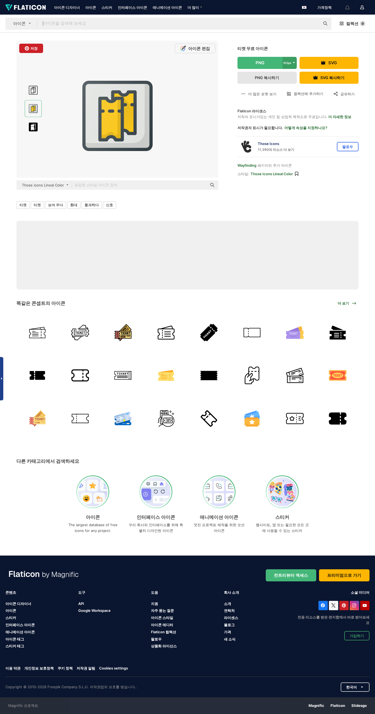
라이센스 (231, 617)
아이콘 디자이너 (67, 7)
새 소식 (230, 639)
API (81, 603)
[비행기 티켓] (337, 332)
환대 (73, 205)
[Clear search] (313, 24)
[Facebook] (323, 605)
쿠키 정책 (65, 668)
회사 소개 (231, 592)
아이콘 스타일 (162, 617)
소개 (227, 603)
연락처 (229, 610)
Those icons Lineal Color (272, 174)
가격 (227, 632)
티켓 (23, 205)
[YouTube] (365, 605)
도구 (81, 592)
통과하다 (92, 205)
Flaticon (338, 705)
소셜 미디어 (360, 592)
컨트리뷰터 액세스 (291, 575)
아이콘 (90, 7)
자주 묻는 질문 (162, 610)
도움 (154, 592)
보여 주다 (55, 205)
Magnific (316, 705)
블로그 (229, 625)
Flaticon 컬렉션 (163, 632)
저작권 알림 (86, 668)
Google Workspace (94, 610)
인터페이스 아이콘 (132, 7)
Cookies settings (113, 668)
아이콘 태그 (14, 639)
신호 (109, 205)
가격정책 (324, 7)
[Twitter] (333, 605)
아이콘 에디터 (162, 625)
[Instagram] (354, 605)
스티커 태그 (14, 646)
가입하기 (357, 636)
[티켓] (37, 332)
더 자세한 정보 (339, 117)
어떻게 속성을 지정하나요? (305, 127)
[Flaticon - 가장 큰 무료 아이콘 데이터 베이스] (25, 7)
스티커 (107, 7)
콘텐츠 (10, 592)
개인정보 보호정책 (39, 668)
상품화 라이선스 (164, 646)
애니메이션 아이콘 (167, 7)
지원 (154, 603)
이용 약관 (13, 668)
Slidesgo (359, 705)
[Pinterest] (344, 605)
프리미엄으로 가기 (344, 575)
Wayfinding (246, 165)
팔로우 (156, 639)
